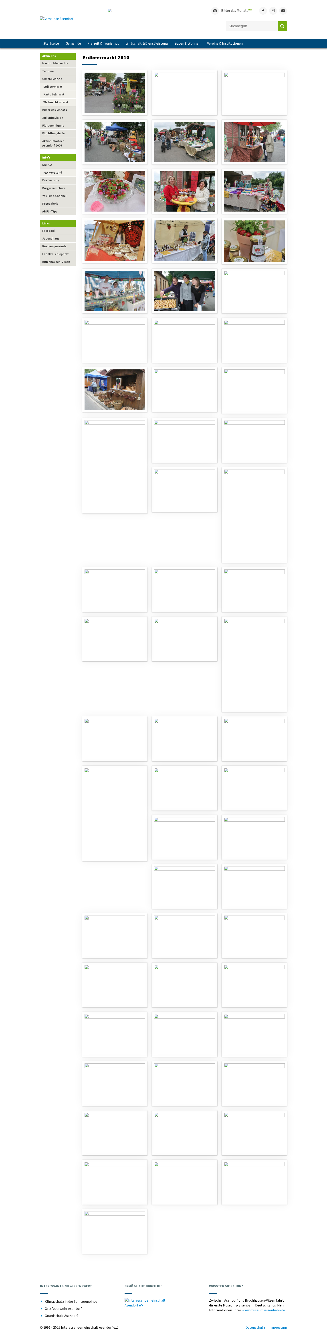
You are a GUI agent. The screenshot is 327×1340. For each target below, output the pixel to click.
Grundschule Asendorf (61, 1315)
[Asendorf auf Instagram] (273, 11)
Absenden (282, 26)
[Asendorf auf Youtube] (283, 11)
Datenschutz (255, 1327)
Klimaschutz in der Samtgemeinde (71, 1301)
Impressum (278, 1327)
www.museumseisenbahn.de (263, 1310)
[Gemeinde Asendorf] (56, 18)
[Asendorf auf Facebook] (263, 11)
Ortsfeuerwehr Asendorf (63, 1308)
